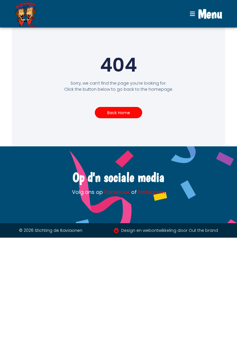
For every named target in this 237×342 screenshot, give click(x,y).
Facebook (117, 192)
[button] (206, 14)
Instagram (151, 192)
